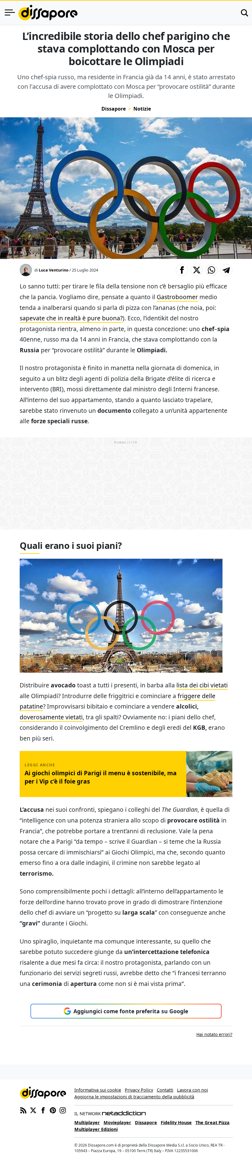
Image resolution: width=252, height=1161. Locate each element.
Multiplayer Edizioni (96, 1129)
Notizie (142, 108)
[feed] (23, 1109)
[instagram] (63, 1109)
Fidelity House (176, 1122)
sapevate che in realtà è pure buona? (71, 318)
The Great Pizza (212, 1122)
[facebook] (43, 1109)
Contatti (165, 1090)
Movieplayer (117, 1122)
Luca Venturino (54, 270)
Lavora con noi (192, 1090)
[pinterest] (53, 1109)
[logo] (47, 12)
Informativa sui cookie (97, 1090)
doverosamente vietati (51, 717)
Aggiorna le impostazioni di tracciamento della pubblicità (134, 1097)
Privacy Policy (139, 1090)
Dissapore (113, 108)
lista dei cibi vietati (202, 685)
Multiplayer (87, 1122)
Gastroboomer (177, 297)
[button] (182, 270)
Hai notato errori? (214, 1034)
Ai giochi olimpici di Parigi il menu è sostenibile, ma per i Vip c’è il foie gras (101, 777)
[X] (33, 1109)
